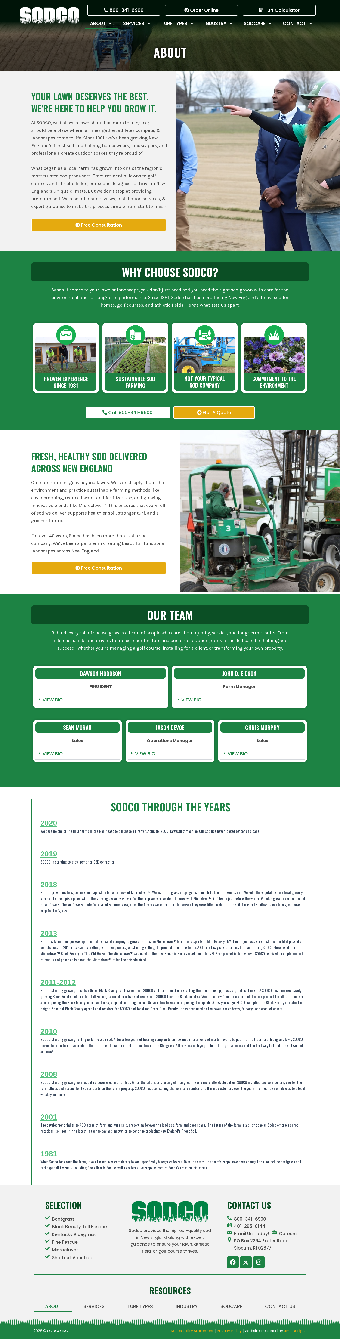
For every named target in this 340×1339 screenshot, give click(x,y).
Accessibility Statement (192, 1330)
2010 (48, 1031)
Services (133, 23)
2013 (48, 933)
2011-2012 (58, 982)
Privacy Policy (229, 1330)
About (98, 23)
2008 (48, 1074)
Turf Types (174, 23)
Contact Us (280, 1306)
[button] (100, 700)
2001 (48, 1117)
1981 (48, 1154)
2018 (48, 884)
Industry (215, 23)
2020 (48, 823)
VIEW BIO (53, 700)
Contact (294, 23)
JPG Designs (295, 1330)
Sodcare (255, 23)
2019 (48, 854)
